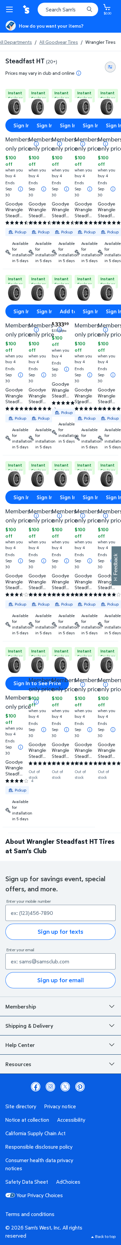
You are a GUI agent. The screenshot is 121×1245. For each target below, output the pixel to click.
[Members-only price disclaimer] (59, 329)
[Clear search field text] (80, 9)
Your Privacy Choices (39, 1195)
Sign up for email (60, 980)
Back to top (105, 1236)
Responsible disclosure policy (39, 1146)
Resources (18, 1064)
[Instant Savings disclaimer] (20, 189)
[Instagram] (50, 1086)
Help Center (20, 1045)
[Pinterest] (80, 1086)
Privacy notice (60, 1106)
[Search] (89, 9)
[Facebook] (36, 1086)
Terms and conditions (29, 1214)
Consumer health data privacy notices (39, 1164)
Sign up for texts (60, 931)
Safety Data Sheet (26, 1181)
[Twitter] (65, 1086)
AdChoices (68, 1181)
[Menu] (10, 9)
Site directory (20, 1106)
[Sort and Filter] (110, 67)
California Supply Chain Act (35, 1133)
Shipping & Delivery (29, 1025)
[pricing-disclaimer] (78, 73)
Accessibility (71, 1119)
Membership (20, 1006)
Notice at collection (27, 1119)
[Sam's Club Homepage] (27, 9)
